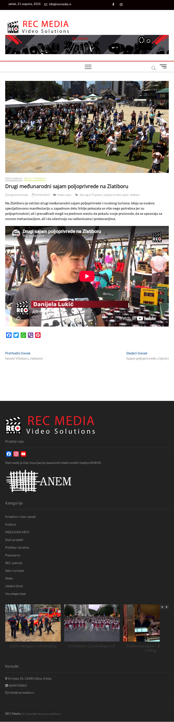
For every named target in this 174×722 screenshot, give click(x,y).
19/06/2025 (42, 194)
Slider (9, 578)
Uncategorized (15, 594)
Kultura (10, 524)
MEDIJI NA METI (17, 532)
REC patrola (13, 563)
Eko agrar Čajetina (91, 194)
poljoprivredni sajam (116, 194)
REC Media (13, 713)
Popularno (13, 178)
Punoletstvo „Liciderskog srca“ (91, 646)
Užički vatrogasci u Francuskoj (33, 646)
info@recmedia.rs (59, 4)
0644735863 (17, 685)
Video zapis (64, 194)
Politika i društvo (17, 547)
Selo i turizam (35, 178)
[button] (167, 607)
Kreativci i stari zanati (20, 516)
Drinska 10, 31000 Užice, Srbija (29, 678)
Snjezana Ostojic (17, 194)
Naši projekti (14, 540)
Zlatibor (135, 194)
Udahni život (14, 586)
